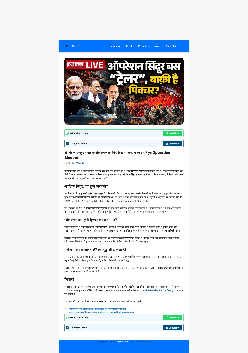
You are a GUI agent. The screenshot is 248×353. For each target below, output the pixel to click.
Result (129, 46)
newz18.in (122, 341)
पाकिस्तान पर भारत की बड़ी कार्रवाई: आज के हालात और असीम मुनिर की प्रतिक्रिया (97, 309)
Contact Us (171, 46)
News (157, 46)
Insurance (115, 46)
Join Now (174, 133)
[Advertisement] (124, 20)
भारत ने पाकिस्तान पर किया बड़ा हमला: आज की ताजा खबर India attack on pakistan (101, 312)
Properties (143, 46)
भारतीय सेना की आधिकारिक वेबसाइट (158, 290)
